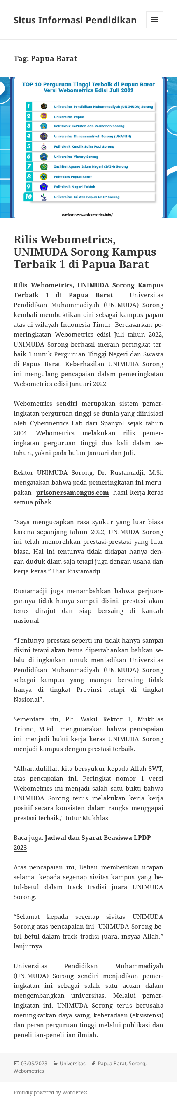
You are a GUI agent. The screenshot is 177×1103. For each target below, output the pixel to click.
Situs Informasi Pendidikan (75, 20)
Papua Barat (112, 1063)
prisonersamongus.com (72, 492)
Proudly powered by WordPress (50, 1092)
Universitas (73, 1063)
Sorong (137, 1063)
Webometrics (29, 1070)
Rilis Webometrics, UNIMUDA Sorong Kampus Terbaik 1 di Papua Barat (85, 251)
